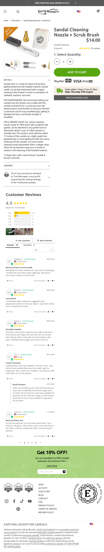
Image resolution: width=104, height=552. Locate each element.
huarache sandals (31, 535)
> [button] (40, 442)
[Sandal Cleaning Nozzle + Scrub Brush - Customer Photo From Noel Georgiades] (10, 231)
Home (6, 20)
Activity (43, 488)
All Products (16, 20)
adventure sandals (54, 544)
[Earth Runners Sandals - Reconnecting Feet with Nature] (48, 11)
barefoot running (11, 544)
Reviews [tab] (10, 245)
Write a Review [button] (46, 240)
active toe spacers (54, 538)
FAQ (40, 502)
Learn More (52, 466)
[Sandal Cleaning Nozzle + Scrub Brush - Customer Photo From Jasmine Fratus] (19, 231)
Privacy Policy (46, 505)
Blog (41, 495)
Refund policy (46, 512)
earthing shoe (35, 538)
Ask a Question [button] (24, 240)
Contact (43, 498)
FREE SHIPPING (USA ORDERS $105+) (52, 3)
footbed (45, 529)
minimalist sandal (45, 532)
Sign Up (64, 471)
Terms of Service (47, 509)
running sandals (36, 541)
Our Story (44, 491)
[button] (97, 11)
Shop (41, 484)
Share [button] (11, 281)
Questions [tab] (27, 245)
